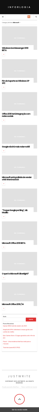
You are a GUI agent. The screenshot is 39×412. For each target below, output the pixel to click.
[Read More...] (3, 54)
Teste (31, 319)
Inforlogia (19, 7)
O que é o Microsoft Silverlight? (15, 273)
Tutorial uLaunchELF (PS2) (11, 347)
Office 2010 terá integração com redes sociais (16, 115)
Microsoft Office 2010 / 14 (13, 304)
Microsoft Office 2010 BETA (13, 243)
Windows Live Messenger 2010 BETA (15, 49)
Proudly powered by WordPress (10, 387)
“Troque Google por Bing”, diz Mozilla (14, 211)
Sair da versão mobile (19, 410)
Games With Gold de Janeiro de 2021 (15, 326)
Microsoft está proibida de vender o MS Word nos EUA (17, 178)
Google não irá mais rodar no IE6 (16, 146)
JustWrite (19, 376)
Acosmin (34, 387)
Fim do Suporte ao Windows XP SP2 (15, 82)
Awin (4, 316)
